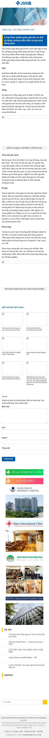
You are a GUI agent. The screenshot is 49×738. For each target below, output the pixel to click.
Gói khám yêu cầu (29, 731)
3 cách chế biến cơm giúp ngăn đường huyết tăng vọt (26, 666)
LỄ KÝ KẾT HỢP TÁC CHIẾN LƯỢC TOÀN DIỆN (26, 651)
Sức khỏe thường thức (24, 30)
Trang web (6, 448)
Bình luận (5, 407)
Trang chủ (6, 30)
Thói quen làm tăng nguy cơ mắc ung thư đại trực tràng (26, 635)
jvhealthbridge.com (29, 735)
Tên (4, 428)
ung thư (24, 213)
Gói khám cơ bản (17, 731)
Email (5, 438)
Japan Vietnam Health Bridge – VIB (23, 657)
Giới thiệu (40, 731)
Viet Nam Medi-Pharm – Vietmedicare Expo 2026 (26, 643)
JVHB (39, 735)
